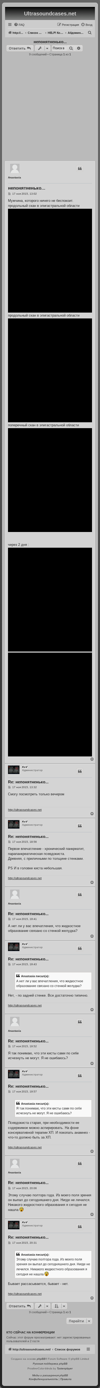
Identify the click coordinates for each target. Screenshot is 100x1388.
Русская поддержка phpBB (50, 1363)
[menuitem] (19, 25)
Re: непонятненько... (28, 782)
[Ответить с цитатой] (79, 168)
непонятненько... (50, 41)
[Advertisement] (50, 110)
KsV (24, 766)
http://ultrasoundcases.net (25, 809)
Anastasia (14, 177)
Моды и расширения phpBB (50, 1375)
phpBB (41, 1358)
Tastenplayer (65, 1368)
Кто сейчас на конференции (30, 1332)
